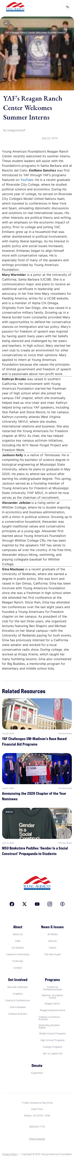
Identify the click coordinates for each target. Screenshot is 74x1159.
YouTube (26, 180)
